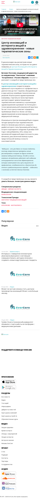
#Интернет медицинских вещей (11, 38)
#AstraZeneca (16, 205)
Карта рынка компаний (9, 413)
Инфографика (6, 406)
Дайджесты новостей (8, 410)
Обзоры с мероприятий (9, 434)
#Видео (4, 189)
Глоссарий (4, 403)
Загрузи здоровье (7, 427)
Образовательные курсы (9, 419)
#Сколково (5, 205)
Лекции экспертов (7, 437)
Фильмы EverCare (7, 443)
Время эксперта (15, 251)
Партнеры (4, 461)
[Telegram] (32, 57)
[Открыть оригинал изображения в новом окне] (37, 57)
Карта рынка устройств (9, 416)
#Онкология (6, 194)
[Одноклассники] (34, 57)
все (37, 226)
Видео (12, 287)
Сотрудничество (6, 464)
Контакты (4, 458)
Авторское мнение (7, 440)
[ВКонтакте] (29, 57)
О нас (3, 452)
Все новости (5, 397)
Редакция (4, 455)
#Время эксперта (14, 189)
